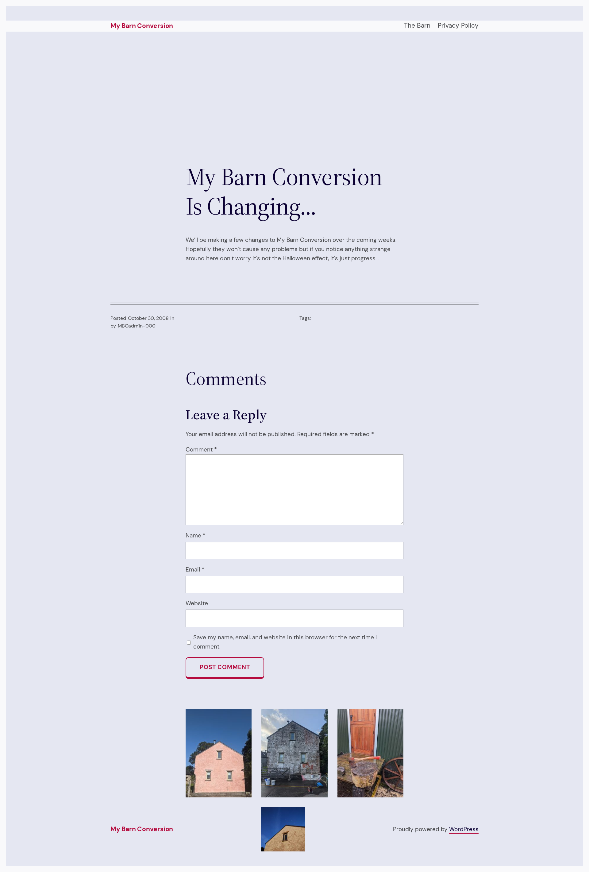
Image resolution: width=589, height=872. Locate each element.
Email (195, 569)
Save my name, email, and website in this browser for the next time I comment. (285, 642)
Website (197, 603)
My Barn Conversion (141, 25)
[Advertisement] (294, 97)
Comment (201, 449)
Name (196, 535)
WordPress (464, 829)
